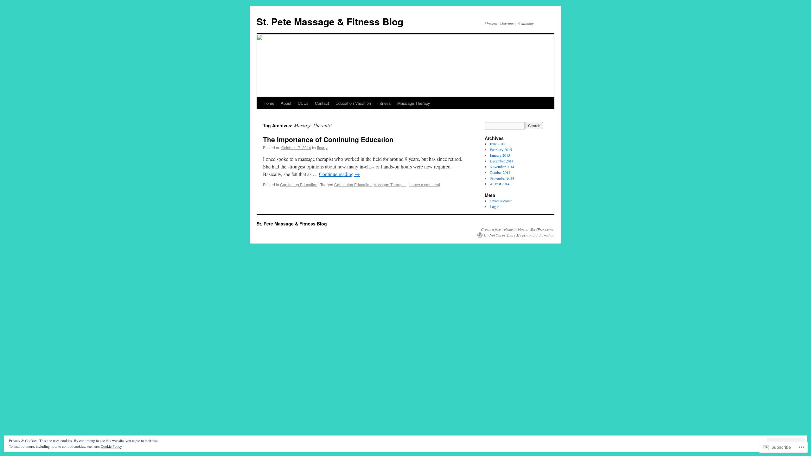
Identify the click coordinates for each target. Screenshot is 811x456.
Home (269, 103)
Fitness (384, 103)
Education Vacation (353, 103)
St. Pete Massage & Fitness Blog (330, 21)
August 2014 (499, 183)
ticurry (322, 147)
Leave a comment (424, 184)
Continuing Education (298, 184)
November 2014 (502, 166)
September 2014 (502, 177)
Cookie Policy (111, 446)
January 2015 (500, 155)
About (286, 103)
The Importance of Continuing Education (328, 139)
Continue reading (339, 174)
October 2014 (500, 172)
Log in (495, 206)
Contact (322, 103)
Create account (501, 200)
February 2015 (501, 149)
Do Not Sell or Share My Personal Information (519, 235)
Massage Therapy (413, 103)
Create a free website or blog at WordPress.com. (517, 229)
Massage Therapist (390, 184)
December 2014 (502, 160)
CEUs (303, 103)
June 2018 (497, 143)
